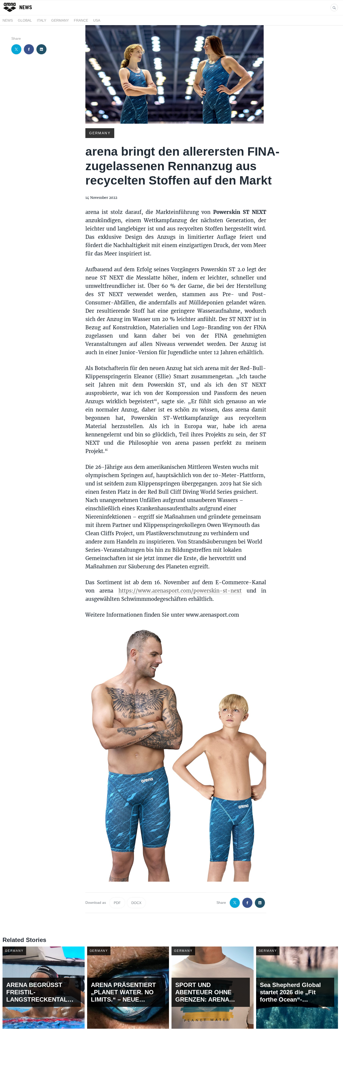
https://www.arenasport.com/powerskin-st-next (180, 590)
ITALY (41, 20)
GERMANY (60, 20)
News (8, 20)
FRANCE (81, 20)
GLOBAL (25, 20)
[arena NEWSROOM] (18, 12)
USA (96, 20)
